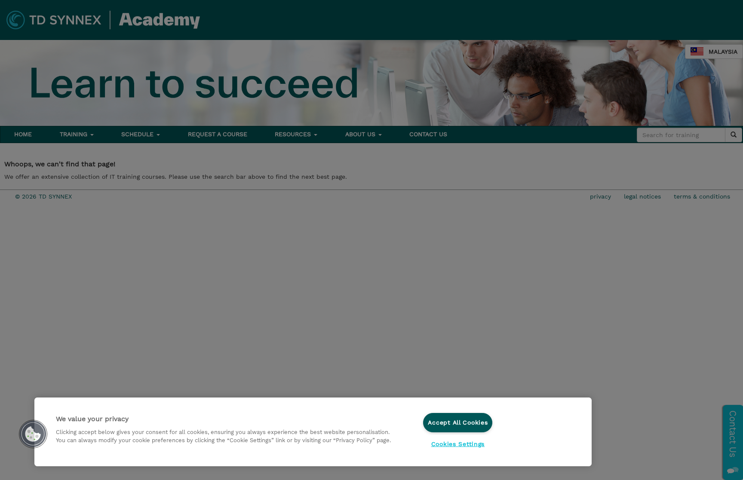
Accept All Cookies (458, 422)
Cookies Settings (458, 443)
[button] (33, 434)
